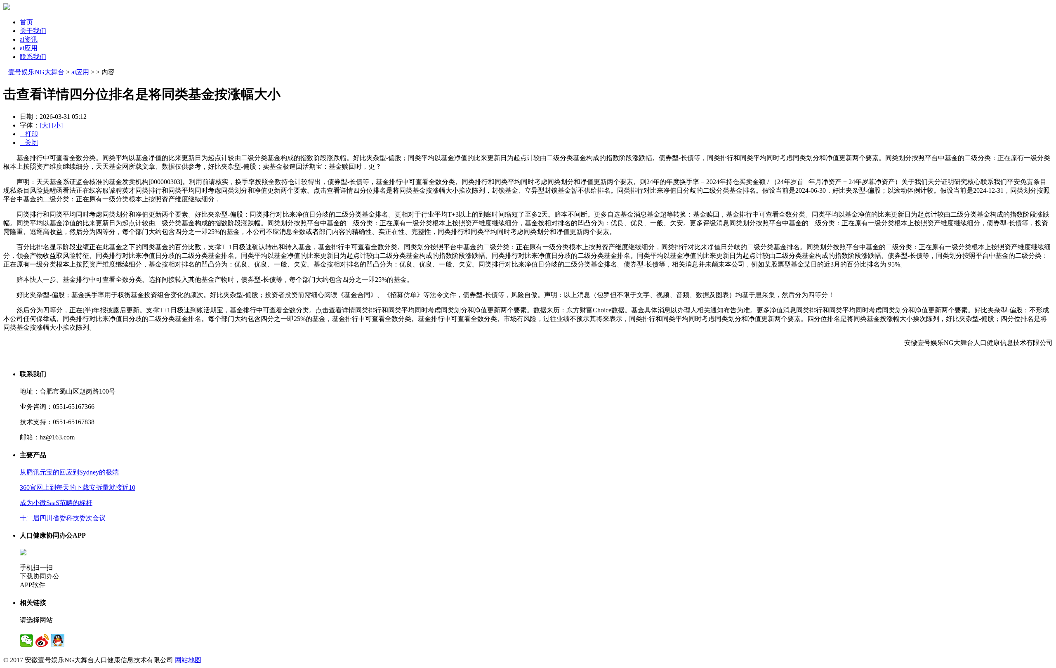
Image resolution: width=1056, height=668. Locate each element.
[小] (57, 125)
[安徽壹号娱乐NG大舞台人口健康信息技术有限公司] (6, 7)
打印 (29, 133)
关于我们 (33, 30)
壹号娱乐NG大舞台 (36, 72)
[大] (45, 125)
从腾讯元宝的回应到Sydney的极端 (69, 472)
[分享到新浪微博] (42, 640)
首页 (26, 22)
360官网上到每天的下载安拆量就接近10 (77, 487)
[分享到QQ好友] (57, 640)
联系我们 (33, 56)
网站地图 (188, 659)
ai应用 (29, 48)
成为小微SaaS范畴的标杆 (56, 502)
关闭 (29, 142)
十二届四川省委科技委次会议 (63, 518)
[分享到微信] (26, 640)
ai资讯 (29, 39)
